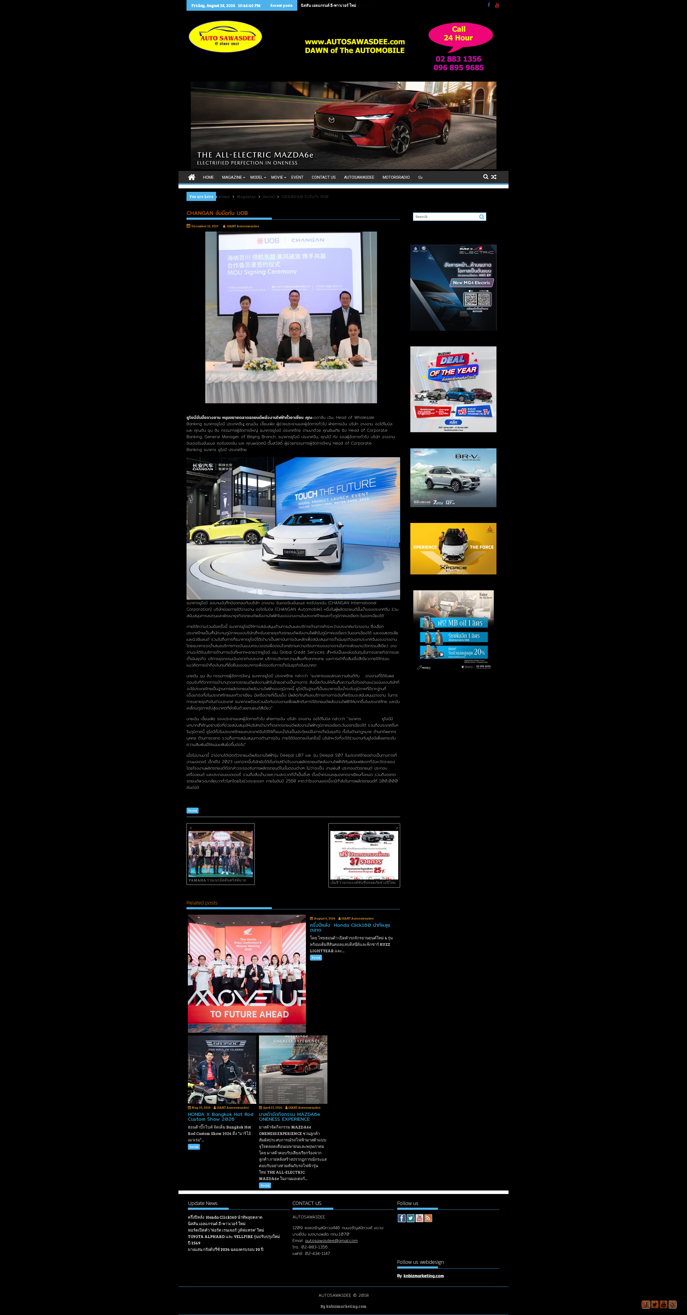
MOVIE (277, 177)
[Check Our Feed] (428, 1219)
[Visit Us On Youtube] (419, 1219)
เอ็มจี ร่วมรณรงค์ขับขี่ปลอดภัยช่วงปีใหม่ (363, 882)
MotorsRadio (396, 177)
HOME (208, 177)
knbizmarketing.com (424, 1276)
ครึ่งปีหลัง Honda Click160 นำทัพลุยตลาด (225, 1217)
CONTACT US (324, 177)
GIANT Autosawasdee (243, 226)
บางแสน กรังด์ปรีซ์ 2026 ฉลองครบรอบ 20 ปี (226, 1249)
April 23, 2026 (272, 1107)
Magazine (232, 177)
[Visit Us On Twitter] (410, 1219)
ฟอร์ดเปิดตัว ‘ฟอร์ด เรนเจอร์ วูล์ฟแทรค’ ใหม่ (226, 1230)
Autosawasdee (359, 177)
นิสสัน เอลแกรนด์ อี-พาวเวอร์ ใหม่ (328, 5)
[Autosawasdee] (343, 167)
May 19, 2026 (201, 1107)
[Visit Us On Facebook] (401, 1219)
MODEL (256, 177)
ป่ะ (420, 177)
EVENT (297, 177)
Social (192, 810)
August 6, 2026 (324, 918)
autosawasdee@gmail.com (331, 1240)
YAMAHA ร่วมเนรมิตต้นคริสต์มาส (217, 879)
